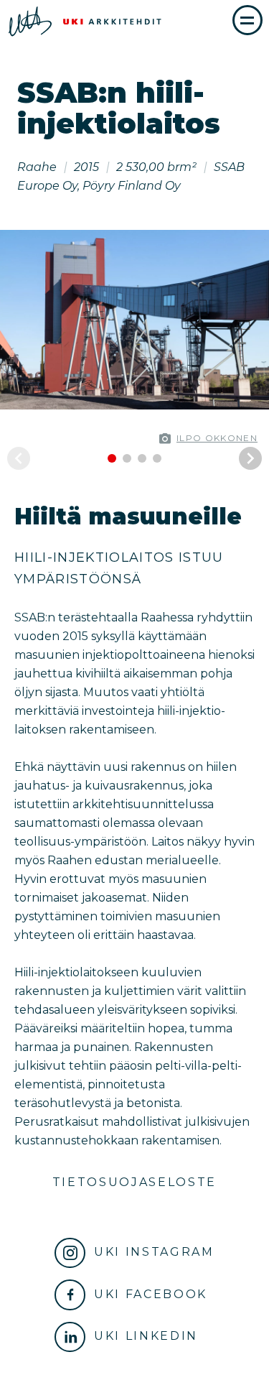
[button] (254, 319)
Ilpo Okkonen (217, 437)
